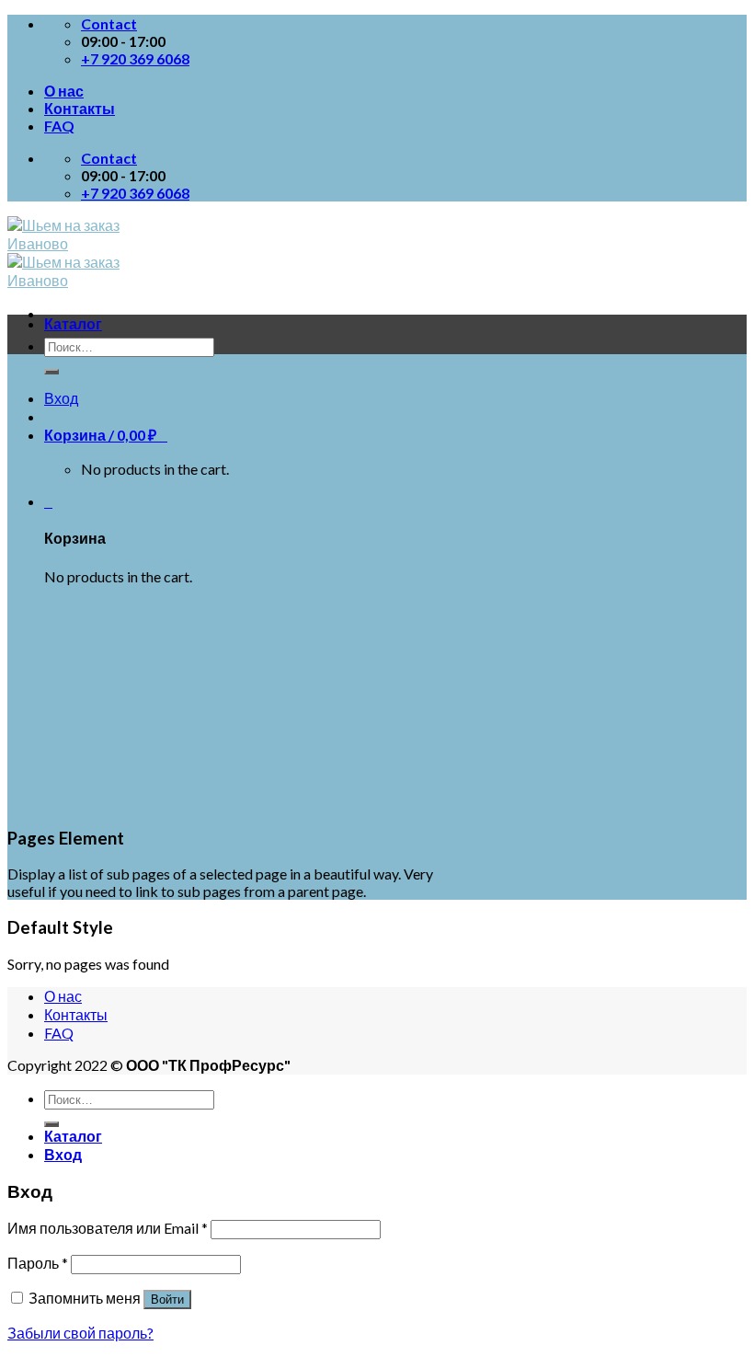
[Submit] (51, 371)
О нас (64, 90)
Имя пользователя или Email (107, 1227)
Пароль (37, 1262)
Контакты (79, 108)
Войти (167, 1299)
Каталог (73, 323)
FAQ (59, 125)
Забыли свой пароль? (80, 1332)
